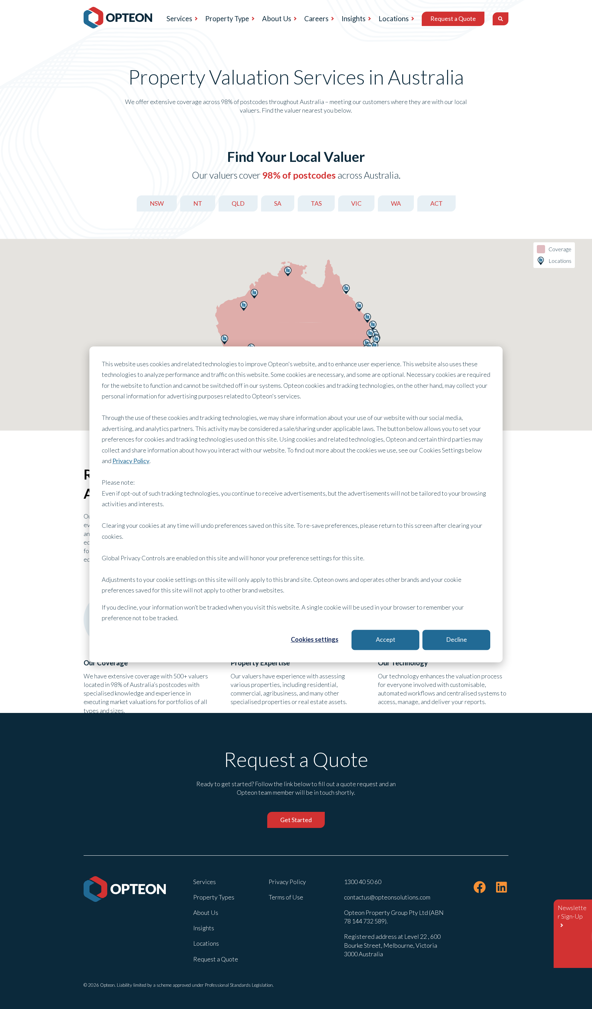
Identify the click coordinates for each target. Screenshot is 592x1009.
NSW (157, 203)
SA (277, 203)
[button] (376, 340)
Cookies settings (314, 639)
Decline (456, 639)
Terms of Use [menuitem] (286, 897)
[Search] (500, 18)
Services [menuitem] (179, 18)
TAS (316, 203)
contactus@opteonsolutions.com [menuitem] (387, 897)
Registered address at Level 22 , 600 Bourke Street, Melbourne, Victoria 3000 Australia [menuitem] (392, 945)
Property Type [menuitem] (227, 18)
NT (197, 203)
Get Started (296, 819)
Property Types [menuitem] (213, 897)
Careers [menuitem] (316, 18)
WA (396, 203)
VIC (356, 203)
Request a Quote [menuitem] (453, 18)
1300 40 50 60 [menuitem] (362, 881)
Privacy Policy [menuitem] (287, 881)
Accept (385, 639)
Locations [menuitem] (394, 18)
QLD (238, 203)
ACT (436, 203)
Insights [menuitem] (354, 18)
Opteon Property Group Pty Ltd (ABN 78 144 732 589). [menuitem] (394, 917)
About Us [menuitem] (276, 18)
